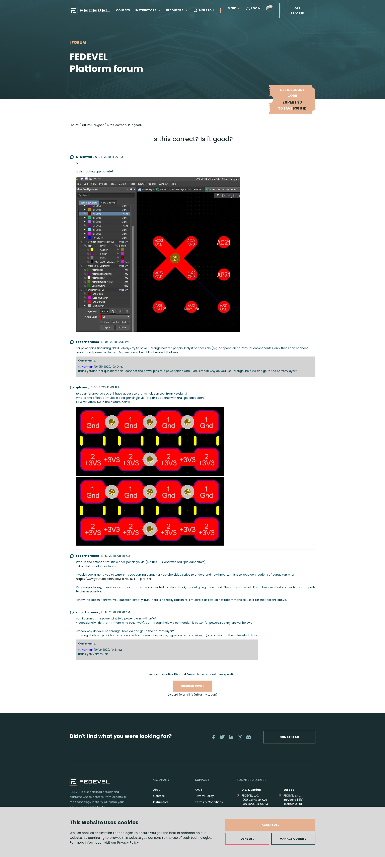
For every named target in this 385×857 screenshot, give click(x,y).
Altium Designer (93, 125)
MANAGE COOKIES (293, 839)
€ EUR (231, 8)
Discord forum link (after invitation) (192, 695)
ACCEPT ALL (270, 825)
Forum (74, 125)
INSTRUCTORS (146, 10)
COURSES (123, 10)
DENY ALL (247, 839)
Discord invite (192, 686)
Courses (159, 796)
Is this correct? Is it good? (124, 125)
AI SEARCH (206, 10)
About (157, 790)
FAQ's (199, 790)
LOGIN (255, 8)
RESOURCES (175, 10)
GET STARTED (297, 10)
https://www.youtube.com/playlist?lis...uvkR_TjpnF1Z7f (113, 579)
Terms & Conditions (209, 802)
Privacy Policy (128, 842)
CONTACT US (289, 737)
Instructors (160, 802)
